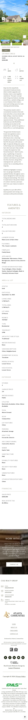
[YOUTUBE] (18, 657)
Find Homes (14, 630)
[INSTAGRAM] (9, 657)
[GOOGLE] (22, 657)
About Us (14, 627)
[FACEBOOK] (5, 657)
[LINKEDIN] (14, 657)
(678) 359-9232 (8, 592)
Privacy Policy (21, 676)
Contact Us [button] (14, 564)
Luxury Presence (14, 668)
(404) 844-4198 (8, 596)
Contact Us (14, 633)
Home (14, 624)
